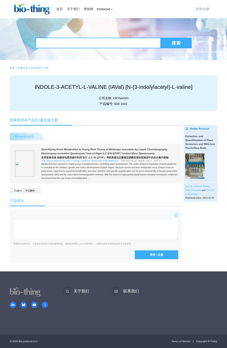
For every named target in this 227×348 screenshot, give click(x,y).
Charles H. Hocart (89, 161)
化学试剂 (36, 67)
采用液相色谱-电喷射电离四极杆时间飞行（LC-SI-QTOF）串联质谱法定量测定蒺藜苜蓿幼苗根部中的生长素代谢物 (104, 157)
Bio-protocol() (24, 136)
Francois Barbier (202, 186)
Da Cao (189, 186)
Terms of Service (181, 341)
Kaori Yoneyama (193, 190)
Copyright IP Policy (206, 341)
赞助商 (88, 9)
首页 (59, 9)
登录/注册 (202, 9)
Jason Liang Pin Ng (55, 161)
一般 (46, 67)
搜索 (176, 43)
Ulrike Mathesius (110, 161)
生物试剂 (23, 67)
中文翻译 (30, 190)
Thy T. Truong (72, 161)
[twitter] (45, 305)
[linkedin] (13, 305)
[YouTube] (34, 305)
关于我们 (73, 9)
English (18, 190)
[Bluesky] (23, 305)
